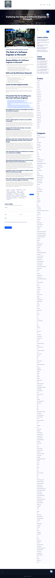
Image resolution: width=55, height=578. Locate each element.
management (38, 368)
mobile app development (40, 383)
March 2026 (38, 89)
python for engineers (40, 448)
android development (40, 166)
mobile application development (41, 387)
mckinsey (38, 373)
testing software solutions (22, 197)
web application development (41, 548)
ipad (37, 324)
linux (37, 357)
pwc (37, 444)
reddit (38, 462)
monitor (38, 395)
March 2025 (38, 110)
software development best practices (20, 195)
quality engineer (39, 455)
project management (39, 437)
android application (39, 161)
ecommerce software (39, 263)
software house (39, 497)
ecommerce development (40, 261)
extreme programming (40, 282)
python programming (40, 450)
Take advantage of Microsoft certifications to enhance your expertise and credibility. (18, 104)
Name (6, 214)
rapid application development (41, 458)
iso (37, 329)
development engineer (40, 257)
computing (38, 228)
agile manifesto (39, 142)
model (38, 392)
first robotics (38, 287)
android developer (39, 165)
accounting (38, 135)
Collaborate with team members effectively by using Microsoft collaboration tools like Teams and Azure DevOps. (19, 103)
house (38, 306)
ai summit (38, 147)
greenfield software (39, 301)
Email (21, 214)
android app (38, 158)
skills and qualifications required (10, 195)
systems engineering (39, 516)
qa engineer (38, 451)
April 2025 (38, 108)
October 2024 (39, 119)
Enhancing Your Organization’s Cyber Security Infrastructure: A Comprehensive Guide (43, 40)
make (37, 366)
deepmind (38, 240)
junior (37, 341)
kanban (38, 345)
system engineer (39, 514)
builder (38, 205)
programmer (38, 430)
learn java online (39, 354)
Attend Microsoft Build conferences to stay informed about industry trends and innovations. (19, 105)
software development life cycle (41, 488)
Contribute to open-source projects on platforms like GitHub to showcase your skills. (18, 106)
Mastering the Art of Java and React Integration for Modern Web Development (42, 51)
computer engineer (39, 222)
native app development (40, 401)
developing (7, 191)
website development (40, 555)
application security (39, 180)
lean (37, 348)
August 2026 (38, 80)
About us (41, 4)
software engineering (40, 493)
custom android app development (41, 231)
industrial (38, 313)
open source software (40, 416)
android (38, 156)
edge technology (39, 268)
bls (37, 203)
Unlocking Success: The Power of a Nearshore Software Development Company (43, 73)
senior (38, 478)
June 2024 (38, 126)
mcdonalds (38, 371)
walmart (38, 539)
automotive (38, 184)
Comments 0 (31, 194)
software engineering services (41, 495)
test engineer (39, 525)
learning (38, 355)
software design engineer (40, 483)
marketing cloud (39, 369)
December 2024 (39, 115)
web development (39, 553)
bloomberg (38, 201)
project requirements (16, 193)
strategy (38, 511)
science (38, 471)
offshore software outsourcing (41, 411)
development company (40, 256)
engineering (38, 273)
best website (38, 200)
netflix (38, 404)
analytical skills (8, 189)
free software (39, 289)
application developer (40, 175)
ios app (38, 319)
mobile (38, 382)
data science (38, 238)
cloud (38, 215)
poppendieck (38, 425)
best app (38, 198)
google (38, 296)
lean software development (40, 350)
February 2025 (39, 112)
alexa (37, 152)
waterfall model (39, 541)
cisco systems (39, 214)
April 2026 (38, 87)
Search (38, 30)
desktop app (38, 250)
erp (37, 280)
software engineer (12, 30)
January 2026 (38, 93)
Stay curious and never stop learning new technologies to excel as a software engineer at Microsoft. (20, 107)
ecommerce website (39, 264)
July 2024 (38, 124)
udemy (38, 530)
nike (37, 406)
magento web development (40, 364)
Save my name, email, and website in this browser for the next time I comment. (16, 222)
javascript (38, 340)
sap (37, 469)
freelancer (38, 291)
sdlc (37, 476)
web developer (39, 551)
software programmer (40, 500)
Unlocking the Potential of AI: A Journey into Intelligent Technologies (42, 62)
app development (39, 170)
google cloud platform (40, 299)
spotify (38, 507)
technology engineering (40, 518)
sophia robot (39, 506)
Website (6, 218)
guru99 (38, 303)
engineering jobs (39, 277)
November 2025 (39, 96)
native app (38, 399)
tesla (37, 521)
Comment (6, 207)
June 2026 (38, 84)
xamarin (38, 562)
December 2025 (39, 94)
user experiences (8, 199)
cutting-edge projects (19, 189)
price (37, 427)
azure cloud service (39, 189)
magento (38, 362)
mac (37, 359)
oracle (38, 418)
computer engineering (40, 224)
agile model (38, 144)
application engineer (39, 179)
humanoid (38, 308)
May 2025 (38, 107)
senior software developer (40, 479)
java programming (39, 338)
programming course (39, 432)
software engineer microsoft (15, 196)
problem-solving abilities (20, 192)
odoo (37, 409)
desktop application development (41, 252)
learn (37, 352)
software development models (41, 490)
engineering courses (39, 275)
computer (38, 221)
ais (37, 151)
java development (39, 336)
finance (38, 284)
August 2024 (38, 122)
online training (39, 413)
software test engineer (40, 502)
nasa (37, 397)
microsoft (8, 30)
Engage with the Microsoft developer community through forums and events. (17, 102)
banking (38, 194)
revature (38, 464)
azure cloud (38, 187)
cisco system (38, 212)
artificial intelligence (39, 182)
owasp (38, 422)
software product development (41, 499)
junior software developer (40, 343)
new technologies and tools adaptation (11, 192)
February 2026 (39, 91)
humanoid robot (39, 310)
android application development (41, 163)
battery (38, 196)
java (37, 333)
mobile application (39, 385)
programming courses (40, 434)
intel (37, 315)
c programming (39, 208)
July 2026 (38, 82)
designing (24, 189)
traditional (38, 527)
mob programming (39, 380)
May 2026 (38, 86)
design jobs (38, 247)
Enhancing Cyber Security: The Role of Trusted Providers (43, 43)
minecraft (38, 378)
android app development (40, 159)
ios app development (40, 320)
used (37, 537)
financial (38, 285)
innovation (18, 191)
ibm (37, 312)
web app (38, 542)
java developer (39, 334)
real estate (38, 460)
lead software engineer (40, 347)
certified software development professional (43, 210)
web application (39, 546)
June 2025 (38, 105)
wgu (37, 556)
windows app (39, 560)
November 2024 (39, 117)
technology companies (23, 196)
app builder (38, 168)
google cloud (39, 298)
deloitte (38, 242)
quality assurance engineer (40, 453)
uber (37, 528)
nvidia (38, 408)
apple (38, 172)
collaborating (13, 189)
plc (37, 423)
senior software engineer (40, 481)
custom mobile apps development (41, 235)
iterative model (39, 331)
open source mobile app (40, 415)
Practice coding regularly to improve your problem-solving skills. (15, 101)
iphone (38, 326)
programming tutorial (40, 436)
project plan (38, 441)
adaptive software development (41, 137)
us (37, 535)
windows (38, 558)
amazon (38, 154)
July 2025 (38, 103)
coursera (38, 229)
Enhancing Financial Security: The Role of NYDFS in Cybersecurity (42, 46)
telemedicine (38, 520)
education (38, 270)
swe (37, 513)
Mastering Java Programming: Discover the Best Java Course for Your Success (42, 48)
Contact (44, 4)
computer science (39, 226)
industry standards (13, 191)
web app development (40, 544)
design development (39, 243)
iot (37, 322)
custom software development (41, 236)
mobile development (39, 390)
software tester (39, 504)
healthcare (38, 305)
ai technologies (39, 149)
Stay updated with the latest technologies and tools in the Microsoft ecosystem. (17, 100)
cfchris (38, 61)
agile (37, 140)
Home (20, 14)
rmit (37, 465)
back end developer (39, 191)
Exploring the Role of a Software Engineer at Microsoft (29, 14)
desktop (38, 249)
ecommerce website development (41, 266)
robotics (38, 467)
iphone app (38, 327)
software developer (39, 485)
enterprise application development (41, 278)
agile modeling (39, 145)
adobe (38, 138)
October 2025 (39, 98)
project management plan (40, 439)
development (39, 254)
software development (40, 486)
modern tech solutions (40, 394)
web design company (40, 549)
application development (40, 177)
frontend (38, 292)
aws (37, 186)
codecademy (38, 219)
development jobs (39, 259)
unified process (39, 534)
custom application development (41, 233)
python (38, 446)
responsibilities (22, 193)
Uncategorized (39, 532)
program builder (39, 429)
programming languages (9, 193)
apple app (38, 173)
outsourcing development (40, 420)
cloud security (39, 217)
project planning (39, 443)
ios (37, 317)
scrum (38, 474)
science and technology (40, 472)
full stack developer (39, 294)
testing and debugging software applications (11, 197)
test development (39, 523)
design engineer (39, 245)
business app (39, 207)
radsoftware (38, 457)
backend (38, 193)
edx (37, 271)
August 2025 (38, 101)
